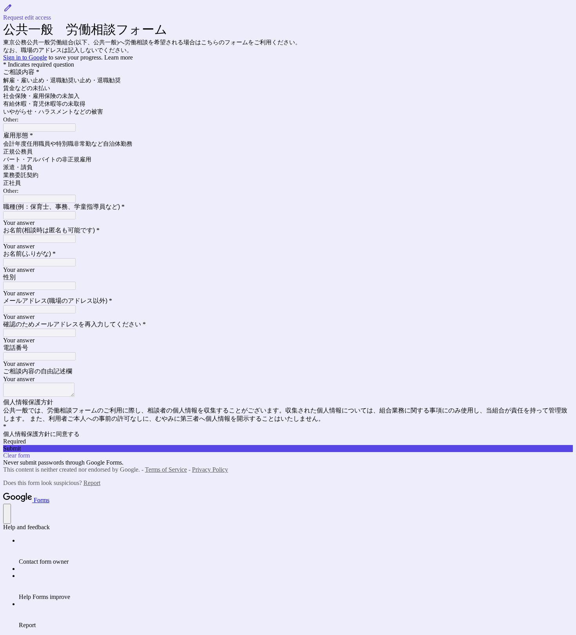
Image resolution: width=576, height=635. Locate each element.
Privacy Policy (210, 469)
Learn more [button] (118, 57)
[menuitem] (296, 551)
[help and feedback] (7, 514)
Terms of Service (166, 469)
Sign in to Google (25, 57)
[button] (288, 12)
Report (91, 482)
